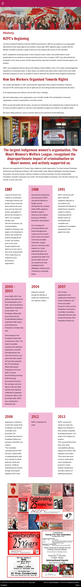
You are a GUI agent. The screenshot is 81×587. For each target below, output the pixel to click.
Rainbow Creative (73, 582)
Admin (78, 585)
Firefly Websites (54, 582)
